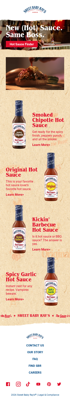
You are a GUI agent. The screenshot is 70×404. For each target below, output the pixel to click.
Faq (35, 359)
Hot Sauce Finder (22, 44)
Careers (35, 372)
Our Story (35, 352)
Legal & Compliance (48, 394)
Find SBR (35, 366)
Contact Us (35, 345)
